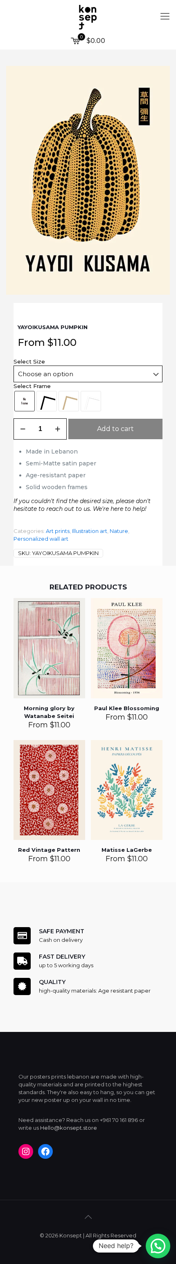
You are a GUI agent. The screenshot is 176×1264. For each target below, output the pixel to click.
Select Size (29, 361)
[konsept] (88, 16)
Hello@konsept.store (68, 1127)
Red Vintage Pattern (49, 849)
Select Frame (32, 386)
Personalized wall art (41, 538)
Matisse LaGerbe (127, 849)
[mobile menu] (165, 16)
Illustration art (89, 531)
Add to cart (115, 429)
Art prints (58, 531)
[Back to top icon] (88, 1217)
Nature (119, 531)
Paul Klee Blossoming (126, 708)
